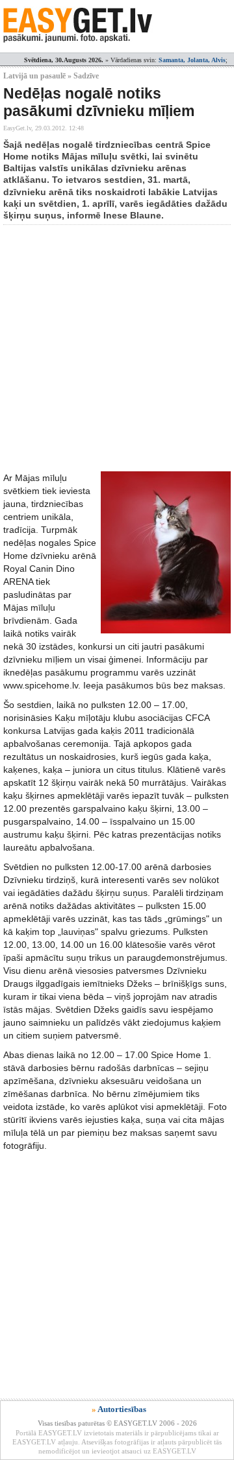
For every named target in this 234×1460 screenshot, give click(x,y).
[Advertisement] (117, 348)
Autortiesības (122, 1409)
